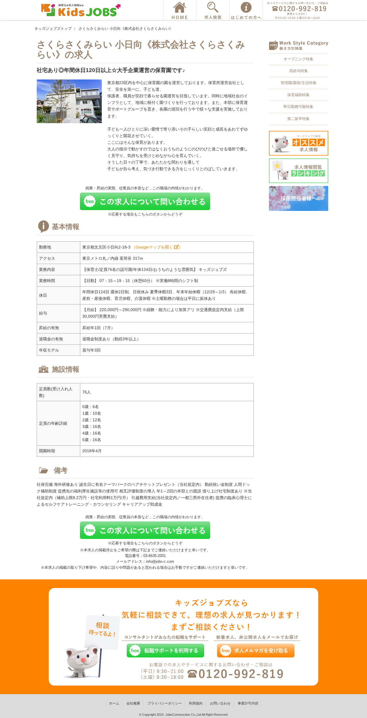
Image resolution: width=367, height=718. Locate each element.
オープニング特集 (298, 59)
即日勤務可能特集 (298, 106)
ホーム (114, 703)
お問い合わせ (220, 703)
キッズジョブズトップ (53, 28)
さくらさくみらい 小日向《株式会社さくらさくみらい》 (126, 28)
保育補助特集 (298, 95)
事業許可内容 (248, 703)
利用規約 (196, 703)
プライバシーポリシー (164, 703)
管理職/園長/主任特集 (299, 83)
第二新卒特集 (298, 119)
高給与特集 (298, 71)
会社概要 (133, 703)
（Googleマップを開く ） (157, 247)
